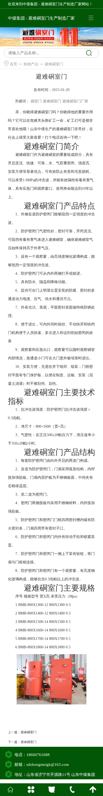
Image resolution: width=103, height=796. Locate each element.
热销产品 (31, 64)
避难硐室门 (28, 732)
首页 (13, 64)
